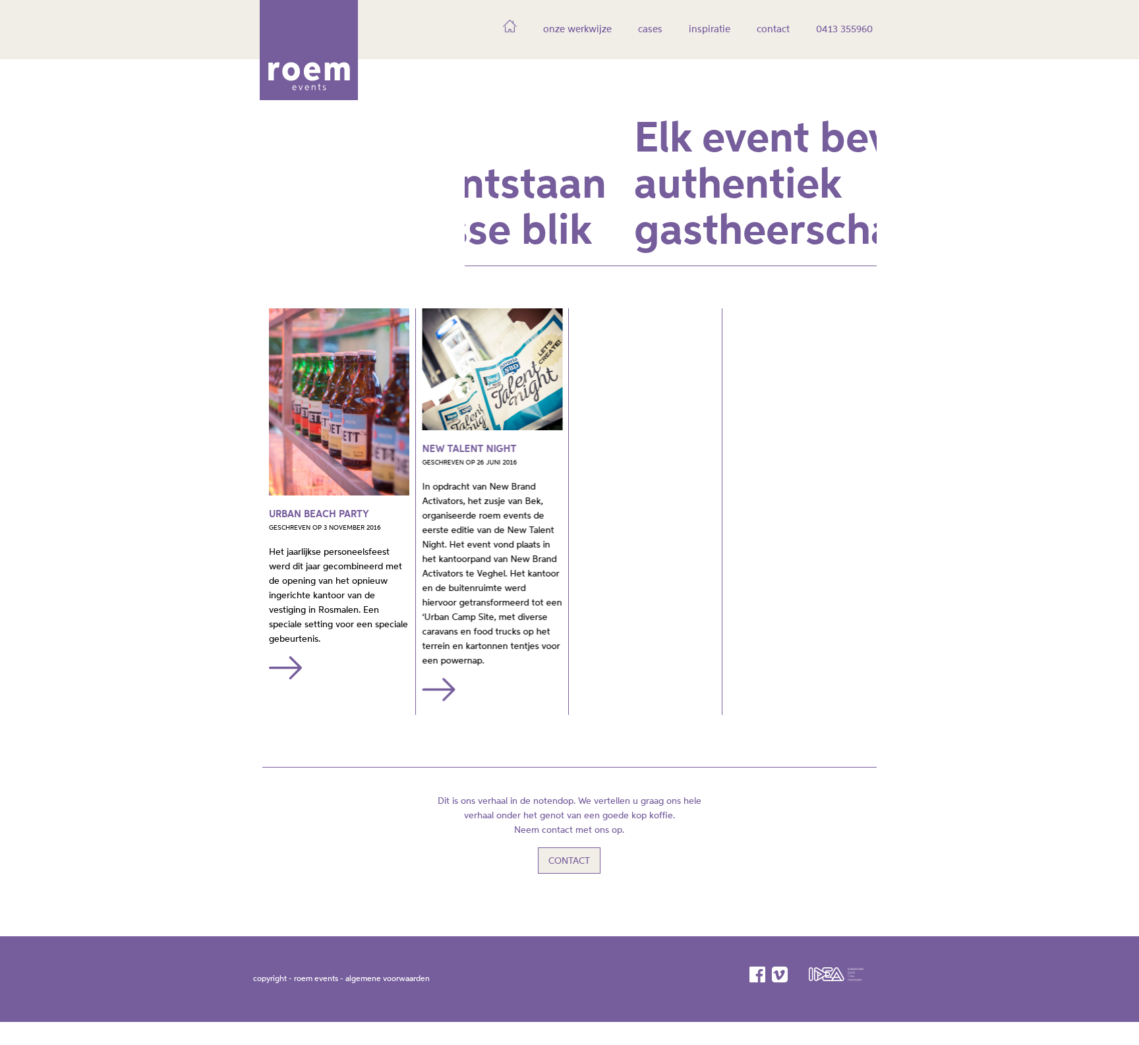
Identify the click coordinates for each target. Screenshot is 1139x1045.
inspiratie (709, 29)
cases (650, 29)
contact (773, 29)
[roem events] (309, 95)
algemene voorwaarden (387, 979)
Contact (569, 861)
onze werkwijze (577, 29)
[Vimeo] (781, 974)
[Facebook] (758, 974)
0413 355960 (844, 29)
